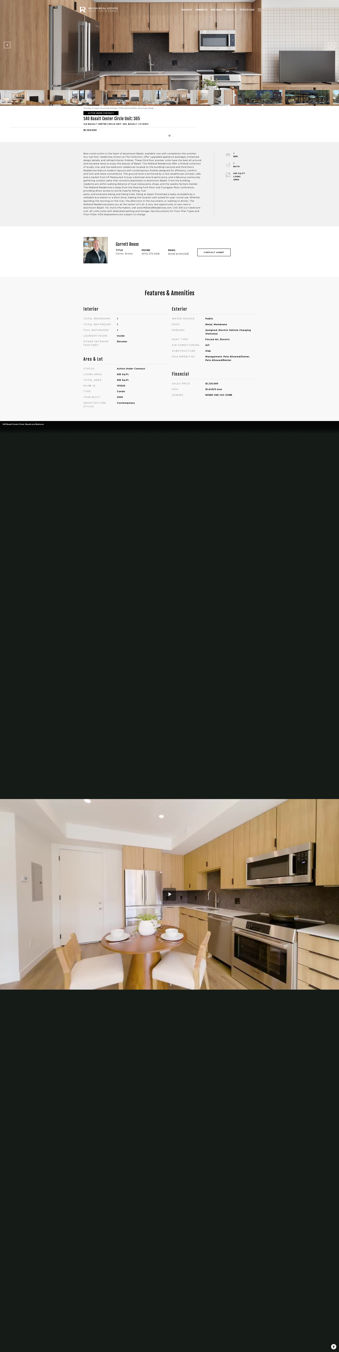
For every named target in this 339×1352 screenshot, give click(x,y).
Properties (187, 10)
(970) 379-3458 (151, 253)
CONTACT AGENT (214, 252)
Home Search (216, 10)
